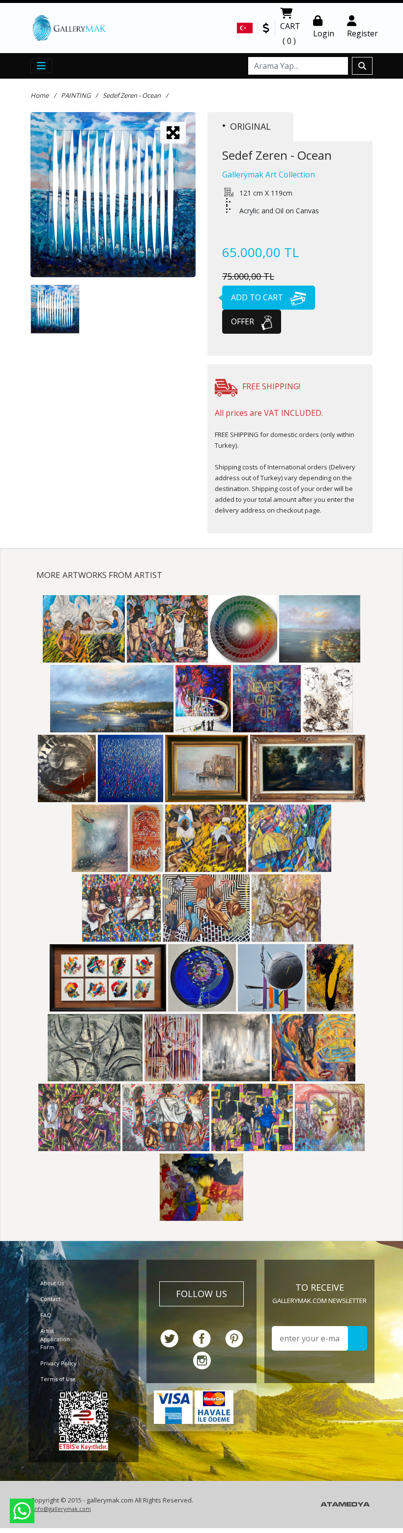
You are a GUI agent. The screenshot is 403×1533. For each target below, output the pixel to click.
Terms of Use (58, 1379)
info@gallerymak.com (62, 1508)
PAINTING (75, 95)
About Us (52, 1283)
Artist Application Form (55, 1339)
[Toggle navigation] (41, 65)
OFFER (243, 321)
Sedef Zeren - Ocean (132, 95)
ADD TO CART (258, 297)
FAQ (45, 1315)
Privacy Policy (58, 1363)
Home (39, 95)
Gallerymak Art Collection (268, 174)
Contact (50, 1298)
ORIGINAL (250, 126)
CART (290, 33)
